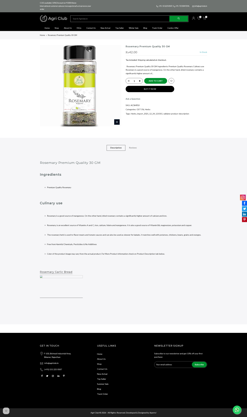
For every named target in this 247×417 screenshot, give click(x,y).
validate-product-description (176, 113)
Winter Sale (133, 28)
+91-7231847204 (182, 6)
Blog (145, 28)
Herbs (147, 109)
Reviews (133, 147)
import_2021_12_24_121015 (150, 113)
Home (47, 28)
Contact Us (91, 28)
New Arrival (105, 28)
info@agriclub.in (201, 6)
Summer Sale (102, 384)
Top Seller (119, 28)
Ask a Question (133, 99)
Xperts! (153, 412)
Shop (57, 28)
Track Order (157, 28)
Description (116, 147)
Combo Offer (173, 28)
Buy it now (150, 89)
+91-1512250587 (165, 6)
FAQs (79, 28)
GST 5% (140, 109)
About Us (68, 28)
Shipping (141, 60)
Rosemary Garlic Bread (56, 272)
